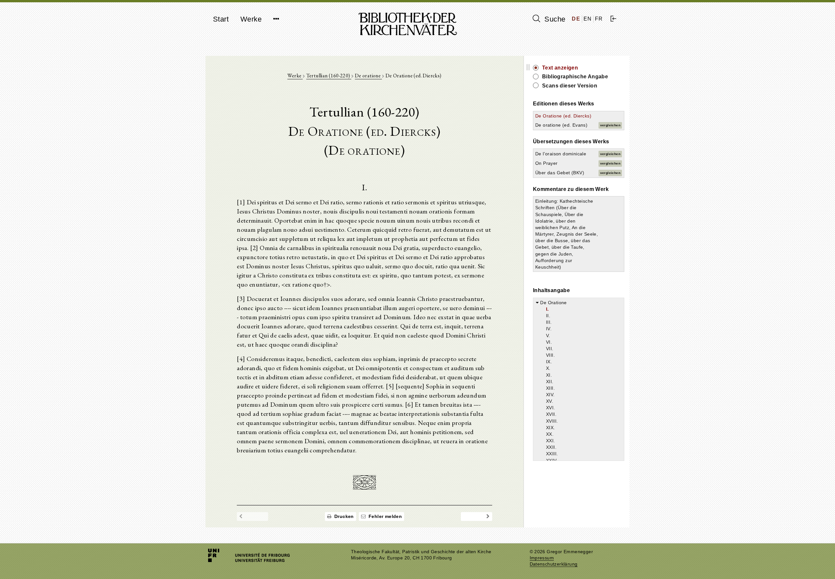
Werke (251, 19)
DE (576, 19)
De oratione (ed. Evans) (561, 125)
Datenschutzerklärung (554, 564)
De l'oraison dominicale (560, 153)
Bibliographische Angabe (575, 76)
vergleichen (610, 125)
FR (599, 19)
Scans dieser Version (569, 85)
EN (588, 19)
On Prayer (546, 163)
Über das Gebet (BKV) (559, 172)
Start (221, 19)
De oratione (368, 75)
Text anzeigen (560, 67)
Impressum (542, 558)
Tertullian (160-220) (328, 75)
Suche (553, 19)
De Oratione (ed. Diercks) (563, 115)
